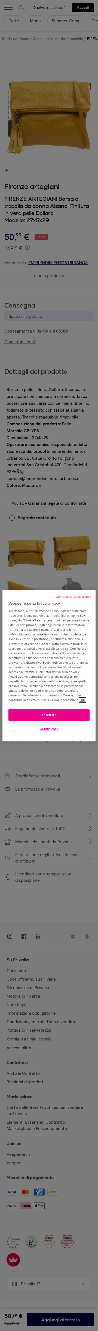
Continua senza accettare (73, 596)
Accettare (48, 715)
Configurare (49, 729)
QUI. (82, 700)
